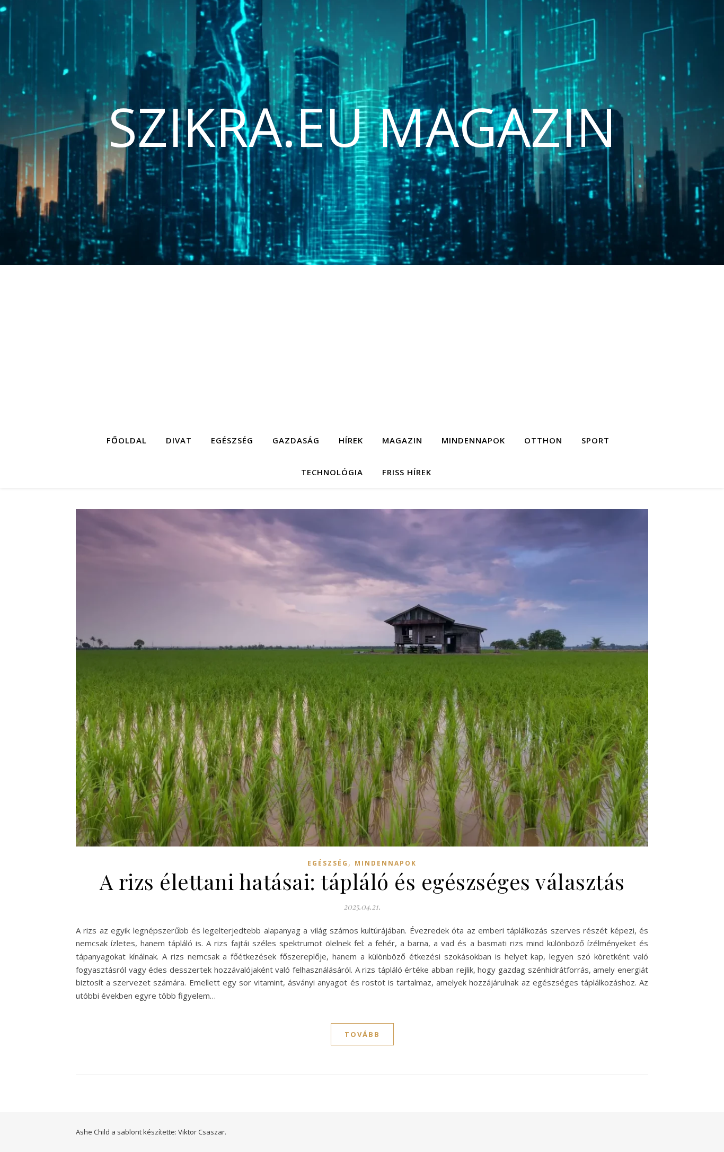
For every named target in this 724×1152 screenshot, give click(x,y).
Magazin (402, 440)
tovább (362, 1034)
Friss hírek (406, 472)
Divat (179, 440)
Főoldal (127, 440)
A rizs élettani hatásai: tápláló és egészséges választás (362, 881)
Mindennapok (473, 440)
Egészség (232, 440)
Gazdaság (296, 440)
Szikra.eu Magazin (362, 126)
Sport (595, 440)
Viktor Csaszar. (202, 1132)
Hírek (351, 440)
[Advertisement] (362, 344)
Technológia (332, 472)
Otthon (543, 440)
